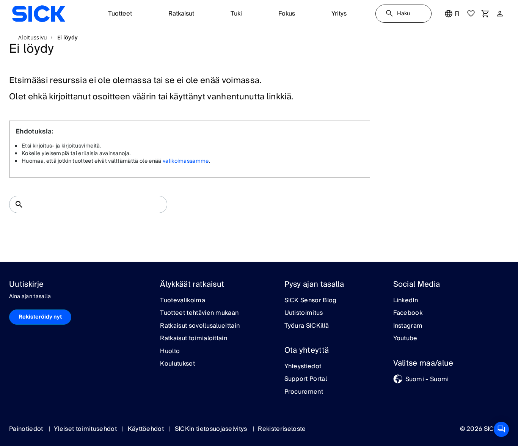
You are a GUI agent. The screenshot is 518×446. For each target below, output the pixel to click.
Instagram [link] (408, 326)
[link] (38, 13)
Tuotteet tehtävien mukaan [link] (199, 313)
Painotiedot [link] (27, 429)
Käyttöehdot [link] (147, 429)
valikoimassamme (186, 161)
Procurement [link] (303, 392)
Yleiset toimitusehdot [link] (86, 429)
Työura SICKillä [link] (306, 326)
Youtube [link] (405, 339)
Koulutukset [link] (177, 364)
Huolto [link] (170, 351)
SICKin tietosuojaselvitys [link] (212, 429)
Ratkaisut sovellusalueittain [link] (200, 326)
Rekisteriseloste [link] (282, 429)
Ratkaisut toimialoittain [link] (193, 339)
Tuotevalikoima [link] (182, 301)
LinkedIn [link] (405, 301)
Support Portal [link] (305, 379)
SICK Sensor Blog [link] (310, 301)
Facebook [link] (408, 313)
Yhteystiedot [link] (303, 367)
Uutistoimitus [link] (303, 313)
